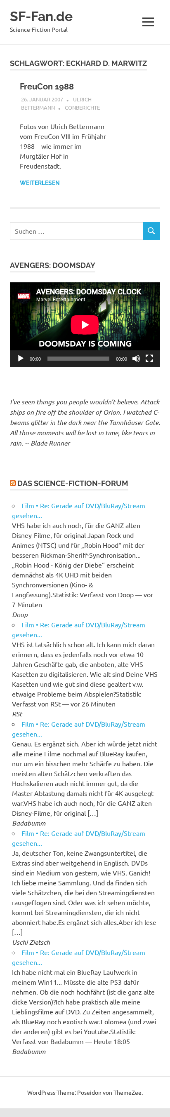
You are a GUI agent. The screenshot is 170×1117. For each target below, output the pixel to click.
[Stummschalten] (136, 358)
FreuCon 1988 (47, 87)
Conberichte (82, 107)
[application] (85, 324)
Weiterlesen (40, 183)
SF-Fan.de (41, 16)
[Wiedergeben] (21, 358)
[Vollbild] (149, 358)
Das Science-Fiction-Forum (72, 483)
